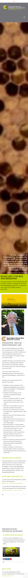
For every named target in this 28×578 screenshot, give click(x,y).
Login (14, 1)
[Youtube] (11, 559)
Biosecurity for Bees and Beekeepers (12, 483)
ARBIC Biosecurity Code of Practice (12, 490)
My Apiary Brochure (7, 576)
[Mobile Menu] (24, 17)
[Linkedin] (8, 559)
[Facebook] (6, 559)
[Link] (4, 559)
